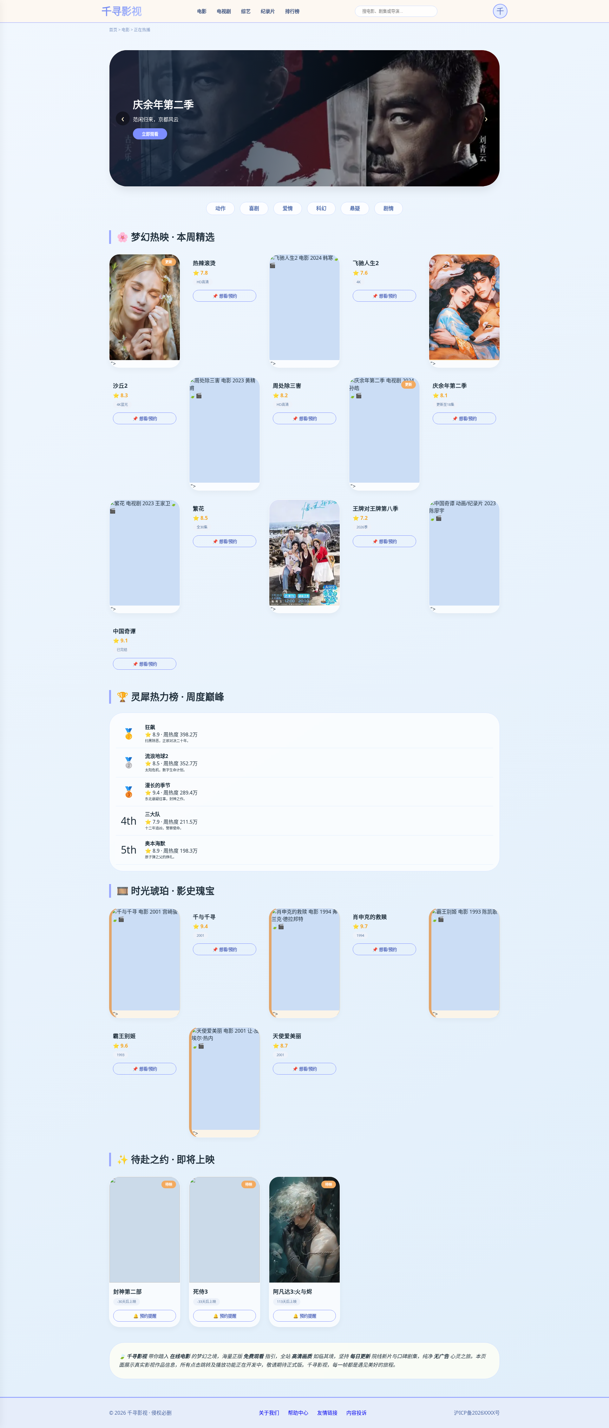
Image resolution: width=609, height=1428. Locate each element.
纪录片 (268, 11)
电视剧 (224, 11)
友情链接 (327, 1412)
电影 (201, 11)
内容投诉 (356, 1412)
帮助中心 (298, 1412)
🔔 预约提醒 (144, 1316)
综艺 (246, 11)
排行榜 (292, 11)
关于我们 (269, 1412)
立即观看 (150, 134)
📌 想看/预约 (225, 296)
